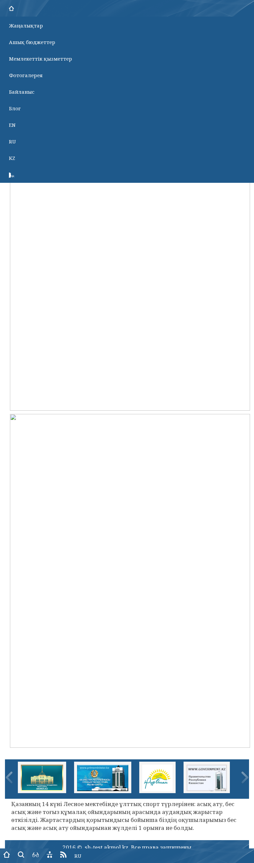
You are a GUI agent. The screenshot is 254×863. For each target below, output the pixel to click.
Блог (15, 108)
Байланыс (21, 91)
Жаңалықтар (26, 25)
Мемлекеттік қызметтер (40, 58)
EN (12, 125)
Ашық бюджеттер (32, 42)
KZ (12, 158)
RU (12, 141)
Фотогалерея (26, 75)
